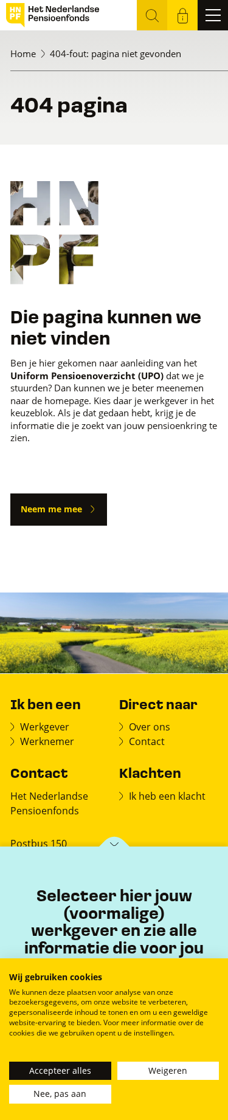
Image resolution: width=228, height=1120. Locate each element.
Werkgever (44, 726)
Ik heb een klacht (167, 796)
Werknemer (47, 741)
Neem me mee (51, 509)
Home (23, 53)
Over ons (149, 726)
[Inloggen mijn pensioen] (182, 15)
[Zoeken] (152, 15)
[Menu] (213, 15)
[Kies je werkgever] (114, 847)
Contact (147, 741)
